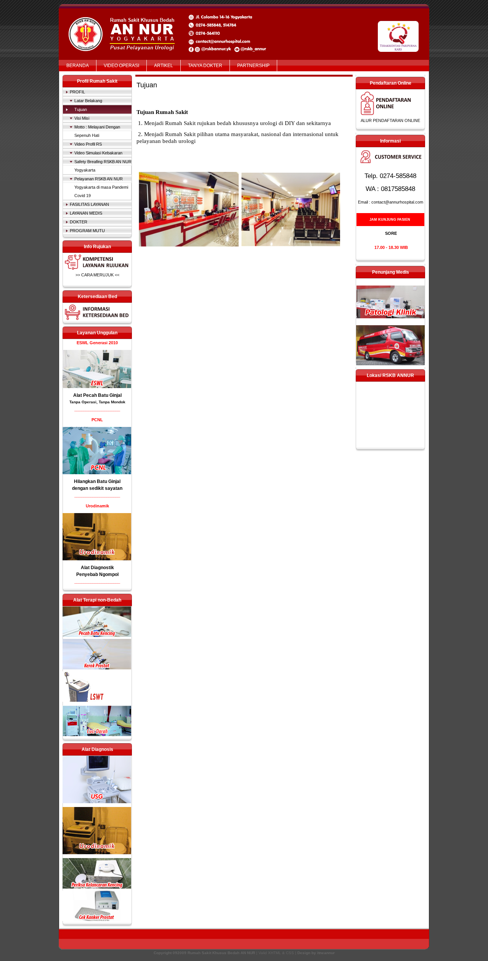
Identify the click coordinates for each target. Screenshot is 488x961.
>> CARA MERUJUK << (97, 275)
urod (97, 830)
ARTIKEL (163, 65)
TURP (97, 654)
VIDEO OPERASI (121, 65)
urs (97, 621)
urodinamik (97, 536)
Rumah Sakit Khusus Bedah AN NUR (123, 24)
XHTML (274, 953)
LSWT (97, 686)
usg (97, 779)
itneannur (326, 953)
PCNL (97, 450)
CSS (290, 953)
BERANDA (77, 65)
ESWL (97, 369)
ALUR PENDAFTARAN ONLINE (390, 120)
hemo (97, 721)
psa (97, 905)
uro (97, 873)
